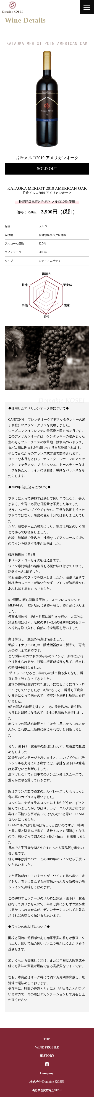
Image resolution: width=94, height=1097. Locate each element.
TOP (47, 1039)
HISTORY (47, 1055)
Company (47, 1073)
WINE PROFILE (47, 1047)
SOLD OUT (47, 168)
